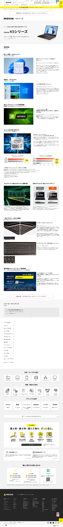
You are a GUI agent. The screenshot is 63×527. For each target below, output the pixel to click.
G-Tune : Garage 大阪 (45, 509)
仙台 (42, 501)
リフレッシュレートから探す (8, 363)
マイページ (53, 2)
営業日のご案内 (25, 505)
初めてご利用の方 (54, 498)
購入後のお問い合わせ (36, 501)
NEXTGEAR (14, 504)
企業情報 (11, 522)
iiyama (14, 508)
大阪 (42, 508)
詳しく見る (31, 444)
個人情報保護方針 (19, 522)
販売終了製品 (53, 507)
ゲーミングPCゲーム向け (15, 395)
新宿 (42, 504)
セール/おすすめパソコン (7, 509)
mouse (14, 501)
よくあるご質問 (25, 508)
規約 (23, 522)
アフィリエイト (54, 502)
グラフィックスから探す (8, 347)
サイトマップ (53, 510)
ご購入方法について (25, 501)
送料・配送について (25, 504)
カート (58, 2)
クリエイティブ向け (23, 395)
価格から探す (6, 342)
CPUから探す (6, 350)
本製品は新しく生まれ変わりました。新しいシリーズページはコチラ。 (31, 13)
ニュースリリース (6, 522)
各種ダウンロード (35, 505)
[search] (58, 5)
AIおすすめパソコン (7, 336)
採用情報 (14, 522)
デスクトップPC (8, 380)
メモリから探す (6, 353)
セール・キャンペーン (33, 4)
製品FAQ (34, 504)
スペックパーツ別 (47, 395)
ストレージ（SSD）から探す (8, 359)
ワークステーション (45, 380)
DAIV (14, 505)
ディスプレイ (55, 380)
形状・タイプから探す (15, 4)
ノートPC (17, 380)
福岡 (42, 510)
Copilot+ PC (6, 325)
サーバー (36, 380)
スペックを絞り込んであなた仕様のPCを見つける (32, 416)
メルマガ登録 (53, 501)
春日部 (43, 505)
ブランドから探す (6, 4)
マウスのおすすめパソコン (8, 333)
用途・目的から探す (24, 4)
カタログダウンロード (55, 506)
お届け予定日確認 (54, 505)
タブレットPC (26, 380)
